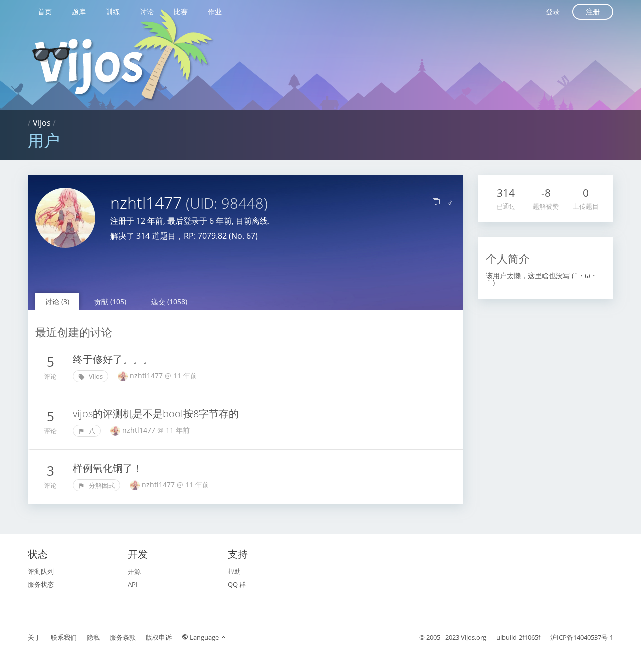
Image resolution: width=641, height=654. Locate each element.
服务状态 (41, 584)
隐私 (93, 637)
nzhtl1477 (147, 375)
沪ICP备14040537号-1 (581, 637)
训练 (113, 11)
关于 (34, 637)
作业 (215, 11)
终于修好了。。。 (113, 359)
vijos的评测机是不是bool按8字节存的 (156, 413)
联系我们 (64, 637)
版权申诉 (159, 637)
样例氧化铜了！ (108, 468)
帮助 (234, 571)
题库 (79, 11)
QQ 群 (237, 584)
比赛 (181, 11)
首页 (45, 11)
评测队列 (41, 571)
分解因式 (101, 485)
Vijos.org (473, 637)
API (133, 584)
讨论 (147, 11)
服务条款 (123, 637)
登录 (553, 11)
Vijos (42, 122)
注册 (593, 11)
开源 (134, 571)
